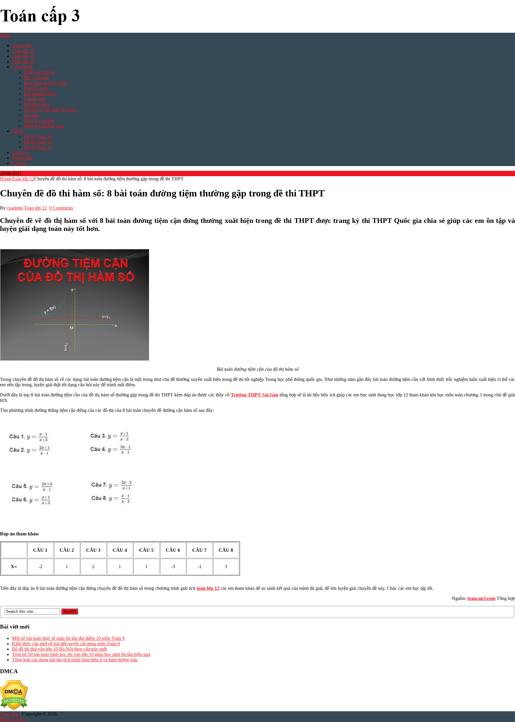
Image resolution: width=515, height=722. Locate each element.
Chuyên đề (22, 66)
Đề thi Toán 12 (38, 147)
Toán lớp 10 (23, 50)
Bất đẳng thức (37, 104)
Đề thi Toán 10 (38, 136)
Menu (5, 35)
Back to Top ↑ (13, 719)
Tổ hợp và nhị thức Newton (50, 109)
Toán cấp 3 (10, 713)
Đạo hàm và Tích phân (45, 82)
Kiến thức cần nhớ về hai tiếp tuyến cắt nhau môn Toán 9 (66, 643)
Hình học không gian (44, 125)
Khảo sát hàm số (39, 72)
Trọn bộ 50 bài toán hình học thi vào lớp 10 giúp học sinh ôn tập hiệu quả (81, 654)
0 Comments (61, 207)
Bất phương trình (40, 93)
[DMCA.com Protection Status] (14, 708)
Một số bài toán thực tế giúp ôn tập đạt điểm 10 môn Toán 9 (68, 638)
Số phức (32, 115)
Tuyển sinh (22, 157)
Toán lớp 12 (23, 61)
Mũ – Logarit (36, 77)
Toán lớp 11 (23, 56)
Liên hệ (19, 163)
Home (6, 178)
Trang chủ (21, 45)
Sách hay (20, 152)
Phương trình (36, 88)
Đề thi (18, 131)
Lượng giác (35, 98)
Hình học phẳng (39, 120)
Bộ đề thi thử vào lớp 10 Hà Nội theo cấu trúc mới (59, 648)
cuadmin (15, 207)
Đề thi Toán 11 (38, 141)
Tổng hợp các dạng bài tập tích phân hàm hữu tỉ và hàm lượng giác (75, 659)
